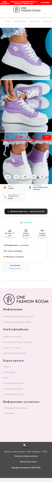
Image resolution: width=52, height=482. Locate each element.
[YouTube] (19, 423)
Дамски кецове (34, 21)
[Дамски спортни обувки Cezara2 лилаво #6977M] (26, 79)
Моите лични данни (28, 461)
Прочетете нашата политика (26, 456)
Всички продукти (20, 21)
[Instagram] (12, 423)
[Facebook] (5, 423)
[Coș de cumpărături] (47, 9)
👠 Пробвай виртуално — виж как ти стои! (26, 211)
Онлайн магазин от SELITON (26, 468)
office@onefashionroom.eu (16, 408)
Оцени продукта (15, 268)
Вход (6, 378)
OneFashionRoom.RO (13, 383)
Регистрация (9, 372)
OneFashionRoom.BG (13, 389)
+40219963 (9, 413)
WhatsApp (26, 223)
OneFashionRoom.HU (13, 394)
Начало (7, 21)
